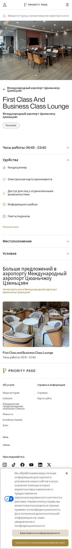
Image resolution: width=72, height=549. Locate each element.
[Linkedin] (40, 465)
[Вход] (5, 5)
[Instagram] (5, 465)
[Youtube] (31, 465)
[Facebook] (22, 465)
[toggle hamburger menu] (67, 5)
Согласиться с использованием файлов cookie (40, 543)
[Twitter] (49, 465)
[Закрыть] (66, 473)
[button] (33, 75)
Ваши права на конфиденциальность (40, 533)
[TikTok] (14, 465)
